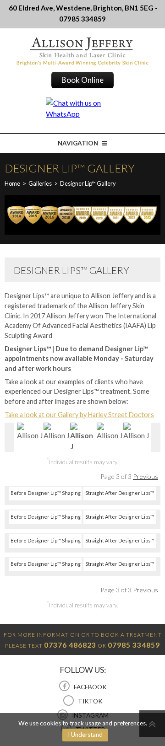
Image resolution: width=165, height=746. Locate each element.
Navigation (78, 143)
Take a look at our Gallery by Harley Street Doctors (79, 415)
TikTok (89, 701)
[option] (29, 432)
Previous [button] (9, 437)
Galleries (40, 183)
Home (12, 183)
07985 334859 (134, 645)
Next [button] (155, 437)
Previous (145, 476)
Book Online (82, 80)
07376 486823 (70, 645)
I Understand (85, 734)
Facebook (89, 687)
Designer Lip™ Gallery (88, 183)
